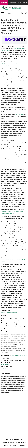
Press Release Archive (16, 439)
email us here (5, 364)
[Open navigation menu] (2, 13)
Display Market (5, 50)
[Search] (18, 13)
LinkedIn (3, 368)
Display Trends (20, 114)
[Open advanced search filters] (22, 13)
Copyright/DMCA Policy (9, 445)
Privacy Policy (21, 445)
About (7, 439)
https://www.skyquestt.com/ (19, 355)
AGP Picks (4, 2)
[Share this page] (26, 13)
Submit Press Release (8, 442)
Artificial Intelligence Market (9, 312)
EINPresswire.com (19, 48)
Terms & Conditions (20, 442)
